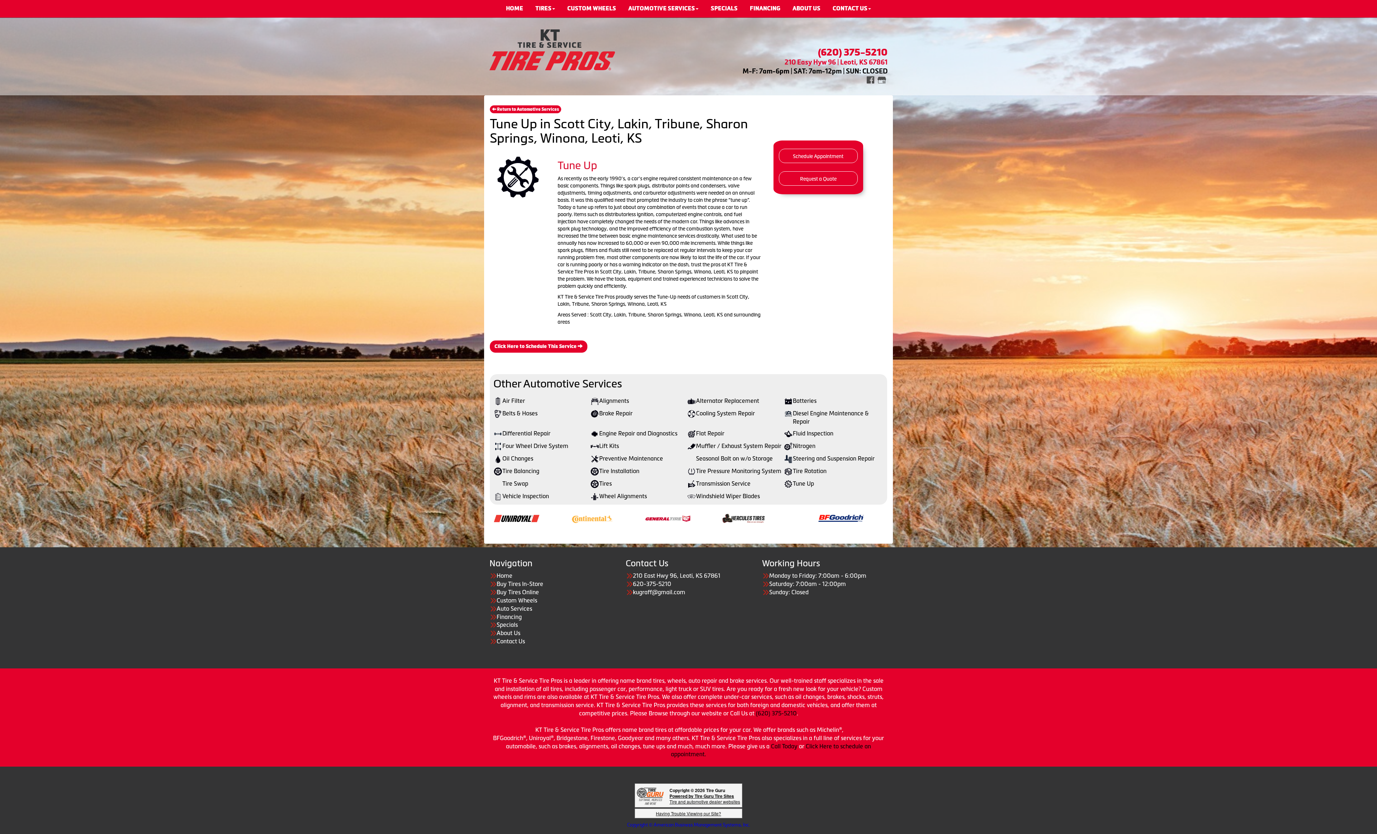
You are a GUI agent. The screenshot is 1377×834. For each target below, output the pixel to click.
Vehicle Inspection (525, 496)
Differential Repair (526, 433)
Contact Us (511, 641)
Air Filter (513, 400)
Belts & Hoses (520, 413)
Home (504, 575)
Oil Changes (517, 458)
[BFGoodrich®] (675, 518)
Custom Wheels (517, 600)
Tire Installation (619, 471)
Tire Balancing (520, 471)
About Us (508, 633)
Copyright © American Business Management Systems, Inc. (688, 825)
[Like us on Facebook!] (870, 79)
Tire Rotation (810, 471)
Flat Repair (710, 433)
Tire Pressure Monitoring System (738, 471)
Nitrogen (804, 446)
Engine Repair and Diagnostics (638, 433)
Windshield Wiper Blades (728, 496)
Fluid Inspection (813, 433)
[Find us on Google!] (881, 79)
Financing (509, 617)
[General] (502, 518)
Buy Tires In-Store (520, 584)
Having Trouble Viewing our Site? (688, 813)
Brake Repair (616, 413)
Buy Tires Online (518, 592)
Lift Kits (609, 446)
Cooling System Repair (725, 413)
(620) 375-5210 (776, 713)
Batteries (805, 400)
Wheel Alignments (623, 496)
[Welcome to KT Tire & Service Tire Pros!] (552, 49)
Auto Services (514, 608)
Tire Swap (515, 483)
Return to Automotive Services (527, 109)
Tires (605, 483)
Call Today (785, 746)
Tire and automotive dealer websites (704, 799)
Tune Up (803, 483)
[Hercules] (577, 518)
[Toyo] (826, 518)
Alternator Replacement (727, 400)
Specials (507, 624)
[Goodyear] (644, 738)
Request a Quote (818, 179)
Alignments (614, 400)
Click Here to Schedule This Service (536, 346)
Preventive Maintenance (631, 458)
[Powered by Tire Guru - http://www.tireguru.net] (650, 795)
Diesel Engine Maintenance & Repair (831, 417)
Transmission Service (723, 483)
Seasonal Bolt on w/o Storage (734, 458)
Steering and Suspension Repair (834, 458)
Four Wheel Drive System (535, 446)
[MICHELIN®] (750, 518)
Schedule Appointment (818, 156)
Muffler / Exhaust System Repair (738, 446)
